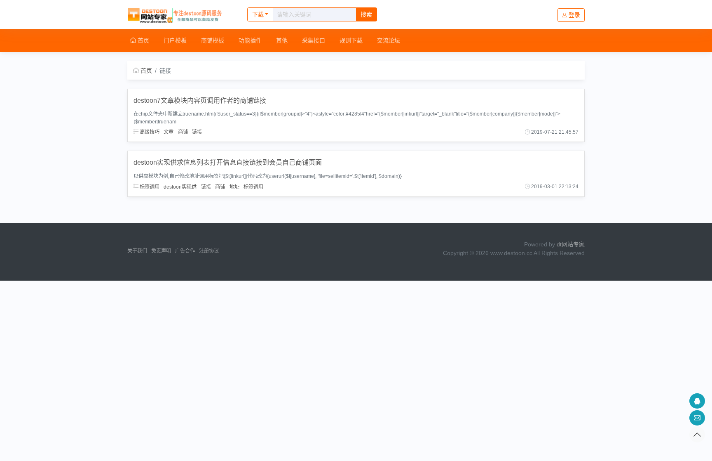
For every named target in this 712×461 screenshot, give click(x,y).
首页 (142, 40)
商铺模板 (212, 40)
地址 (234, 186)
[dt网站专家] (178, 14)
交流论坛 (388, 40)
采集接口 (313, 40)
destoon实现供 (180, 186)
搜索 (366, 14)
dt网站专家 (571, 244)
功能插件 (250, 40)
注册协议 (209, 251)
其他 (282, 40)
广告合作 (185, 251)
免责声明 (161, 251)
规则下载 (351, 40)
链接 (197, 132)
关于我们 (137, 251)
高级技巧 (148, 132)
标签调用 (148, 186)
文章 (168, 132)
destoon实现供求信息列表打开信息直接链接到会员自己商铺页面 (228, 162)
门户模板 (175, 40)
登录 (574, 15)
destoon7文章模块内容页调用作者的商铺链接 (200, 100)
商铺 (183, 132)
